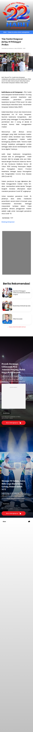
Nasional (6, 504)
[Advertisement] (16, 542)
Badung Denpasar (8, 222)
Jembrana (6, 413)
